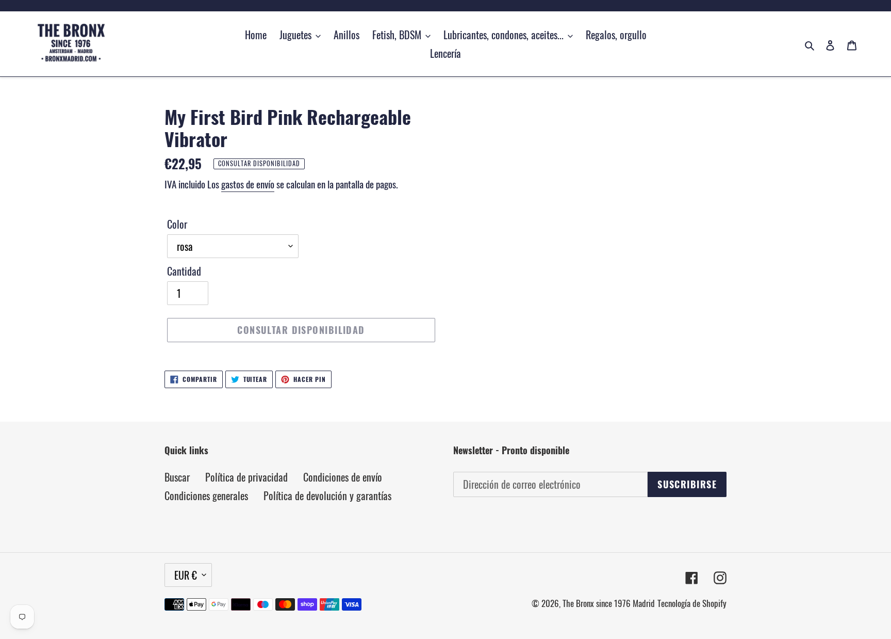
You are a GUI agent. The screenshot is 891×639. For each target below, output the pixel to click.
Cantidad (184, 271)
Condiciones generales (206, 495)
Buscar (177, 477)
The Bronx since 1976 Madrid (609, 603)
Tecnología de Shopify (692, 603)
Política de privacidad (246, 477)
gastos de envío (247, 184)
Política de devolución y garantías (327, 495)
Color (177, 224)
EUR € (185, 575)
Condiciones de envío (342, 477)
